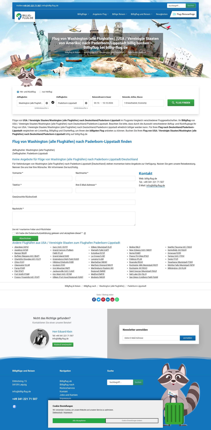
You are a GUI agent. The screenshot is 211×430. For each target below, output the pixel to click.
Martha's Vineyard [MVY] (102, 265)
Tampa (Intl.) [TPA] (176, 256)
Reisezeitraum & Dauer (101, 97)
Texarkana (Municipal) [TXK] (180, 262)
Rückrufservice (67, 388)
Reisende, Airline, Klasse (132, 97)
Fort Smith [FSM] (21, 274)
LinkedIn (108, 300)
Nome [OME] (135, 253)
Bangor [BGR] (20, 253)
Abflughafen (22, 97)
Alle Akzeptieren (79, 421)
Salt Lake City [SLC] (138, 274)
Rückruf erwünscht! (63, 344)
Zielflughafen (61, 97)
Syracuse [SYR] (174, 253)
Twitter (99, 300)
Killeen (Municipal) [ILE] (101, 247)
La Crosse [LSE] (98, 256)
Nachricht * (18, 208)
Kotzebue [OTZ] (98, 253)
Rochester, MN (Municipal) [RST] (143, 265)
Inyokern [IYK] (59, 265)
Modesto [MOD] (98, 277)
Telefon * (17, 185)
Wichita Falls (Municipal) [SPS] (181, 265)
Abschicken (25, 238)
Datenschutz (57, 413)
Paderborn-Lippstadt (137, 52)
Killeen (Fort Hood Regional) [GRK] (68, 277)
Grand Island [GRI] (61, 256)
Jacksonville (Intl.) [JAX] (63, 271)
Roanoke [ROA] (136, 262)
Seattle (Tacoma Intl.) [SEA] (180, 247)
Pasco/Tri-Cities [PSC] (139, 256)
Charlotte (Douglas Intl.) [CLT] (27, 259)
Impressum (65, 398)
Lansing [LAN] (97, 259)
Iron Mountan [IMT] (61, 268)
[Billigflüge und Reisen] (25, 16)
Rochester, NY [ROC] (138, 268)
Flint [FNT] (19, 271)
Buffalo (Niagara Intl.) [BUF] (26, 256)
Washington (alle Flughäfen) (111, 52)
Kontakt (64, 391)
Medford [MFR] (97, 274)
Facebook (94, 300)
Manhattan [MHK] (99, 262)
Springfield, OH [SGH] (177, 250)
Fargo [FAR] (19, 268)
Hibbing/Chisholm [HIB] (63, 262)
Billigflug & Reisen (73, 52)
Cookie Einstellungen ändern (132, 421)
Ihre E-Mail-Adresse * (86, 185)
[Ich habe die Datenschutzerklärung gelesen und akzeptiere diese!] (84, 233)
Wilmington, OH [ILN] (177, 268)
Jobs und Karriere (69, 395)
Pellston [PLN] (135, 259)
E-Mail (112, 300)
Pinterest (103, 300)
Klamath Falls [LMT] (100, 250)
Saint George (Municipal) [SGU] (143, 271)
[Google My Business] (14, 406)
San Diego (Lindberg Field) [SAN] (143, 277)
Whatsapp (117, 300)
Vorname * (17, 173)
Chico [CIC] (19, 262)
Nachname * (82, 173)
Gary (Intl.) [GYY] (60, 247)
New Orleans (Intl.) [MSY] (140, 250)
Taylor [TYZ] (173, 259)
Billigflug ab (66, 381)
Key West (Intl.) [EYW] (62, 274)
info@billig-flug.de (155, 185)
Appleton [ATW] (21, 250)
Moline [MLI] (134, 247)
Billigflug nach (90, 52)
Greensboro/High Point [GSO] (66, 259)
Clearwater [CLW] (22, 265)
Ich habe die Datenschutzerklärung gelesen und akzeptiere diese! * (49, 233)
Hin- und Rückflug (28, 92)
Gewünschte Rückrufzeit (24, 196)
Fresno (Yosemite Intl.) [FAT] (26, 277)
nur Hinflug (47, 92)
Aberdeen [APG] (21, 247)
